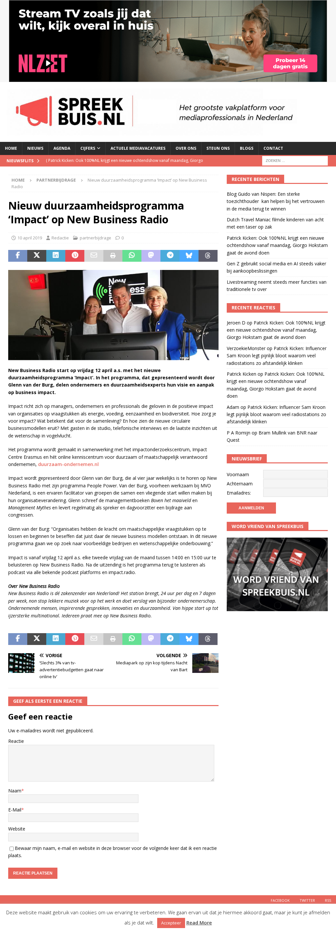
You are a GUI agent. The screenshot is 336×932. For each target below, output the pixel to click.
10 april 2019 (29, 238)
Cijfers (87, 148)
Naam (14, 791)
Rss (328, 900)
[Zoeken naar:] (295, 160)
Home (11, 148)
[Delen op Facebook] (17, 256)
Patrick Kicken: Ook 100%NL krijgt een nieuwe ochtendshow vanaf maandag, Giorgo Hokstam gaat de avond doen (277, 245)
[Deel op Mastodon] (150, 256)
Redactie (60, 238)
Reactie (16, 741)
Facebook (280, 900)
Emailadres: (239, 493)
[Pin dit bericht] (74, 256)
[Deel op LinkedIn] (55, 256)
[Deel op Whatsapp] (131, 256)
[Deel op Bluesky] (189, 256)
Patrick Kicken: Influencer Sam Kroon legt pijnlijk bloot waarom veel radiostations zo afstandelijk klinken (276, 355)
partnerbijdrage (95, 238)
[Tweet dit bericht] (36, 256)
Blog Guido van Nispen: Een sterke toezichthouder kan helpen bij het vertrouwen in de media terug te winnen (276, 201)
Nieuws (35, 148)
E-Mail (14, 810)
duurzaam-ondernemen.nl (68, 464)
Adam (233, 407)
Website (16, 829)
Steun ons (218, 148)
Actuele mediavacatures (138, 148)
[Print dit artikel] (112, 256)
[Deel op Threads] (208, 256)
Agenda (61, 148)
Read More (199, 922)
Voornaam (238, 474)
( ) (124, 166)
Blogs (246, 148)
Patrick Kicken (241, 374)
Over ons (186, 148)
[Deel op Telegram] (169, 256)
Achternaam (240, 483)
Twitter (307, 900)
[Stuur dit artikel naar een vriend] (93, 256)
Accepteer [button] (171, 923)
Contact (273, 148)
